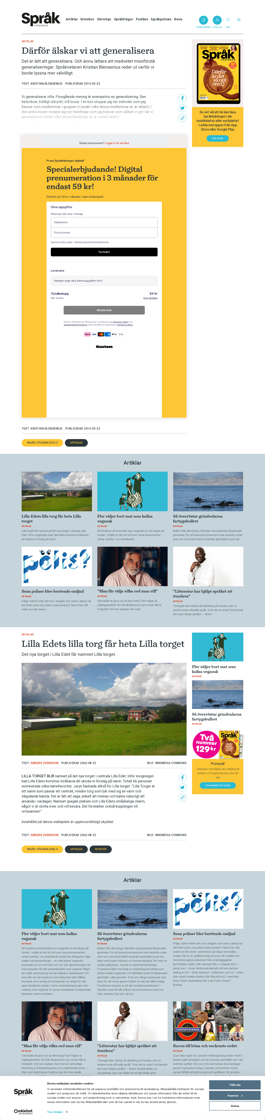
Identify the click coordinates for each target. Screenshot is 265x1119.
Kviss (178, 19)
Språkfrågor (123, 19)
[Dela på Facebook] (182, 98)
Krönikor (87, 19)
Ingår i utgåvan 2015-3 (42, 442)
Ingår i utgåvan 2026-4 (42, 849)
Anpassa (232, 1095)
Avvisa (235, 1105)
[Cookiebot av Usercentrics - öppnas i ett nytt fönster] (23, 1112)
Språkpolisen (161, 19)
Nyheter (100, 849)
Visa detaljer (55, 1111)
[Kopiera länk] (182, 118)
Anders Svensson (45, 763)
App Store (217, 138)
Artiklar (72, 19)
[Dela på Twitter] (182, 108)
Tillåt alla (234, 1084)
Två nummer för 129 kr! (217, 785)
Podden (142, 19)
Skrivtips (104, 19)
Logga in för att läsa (117, 143)
